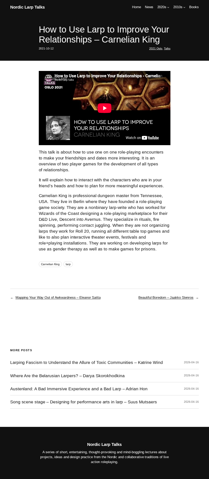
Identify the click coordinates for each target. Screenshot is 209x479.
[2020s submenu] (168, 7)
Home (136, 7)
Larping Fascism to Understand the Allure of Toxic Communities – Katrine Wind (86, 362)
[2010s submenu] (184, 7)
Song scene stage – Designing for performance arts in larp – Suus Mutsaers (83, 401)
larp (68, 264)
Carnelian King (50, 264)
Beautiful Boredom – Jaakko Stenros (165, 297)
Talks (167, 48)
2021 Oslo (155, 48)
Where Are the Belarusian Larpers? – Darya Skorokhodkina (67, 375)
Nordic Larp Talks (27, 7)
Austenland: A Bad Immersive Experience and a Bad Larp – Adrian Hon (78, 388)
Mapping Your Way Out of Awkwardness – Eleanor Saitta (58, 297)
